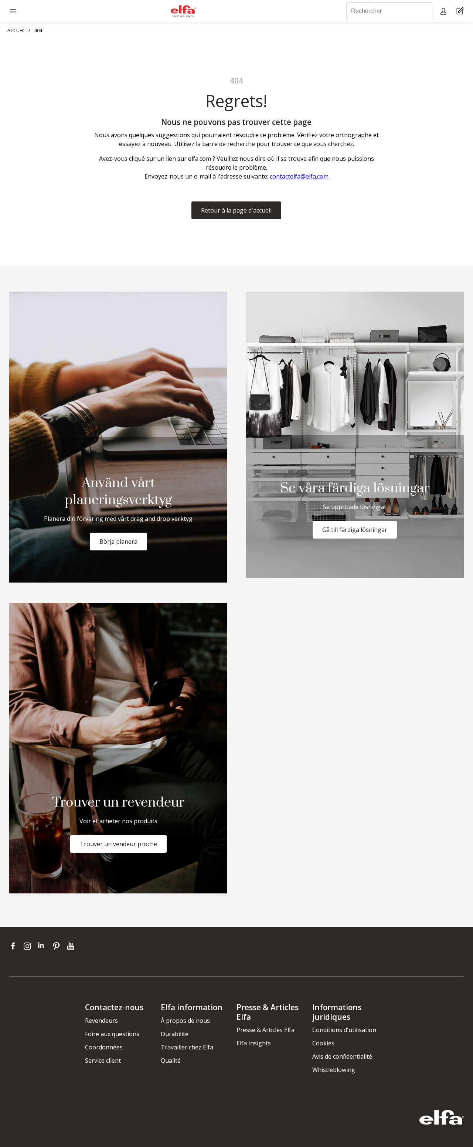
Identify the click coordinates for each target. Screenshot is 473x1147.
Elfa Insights (253, 1043)
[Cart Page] (461, 11)
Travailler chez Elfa (187, 1047)
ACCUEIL (16, 30)
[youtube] (71, 946)
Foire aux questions (112, 1034)
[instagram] (29, 946)
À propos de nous (185, 1021)
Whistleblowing (333, 1070)
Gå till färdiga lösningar (354, 530)
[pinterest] (57, 946)
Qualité (171, 1060)
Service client (103, 1060)
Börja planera (118, 541)
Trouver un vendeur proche (118, 844)
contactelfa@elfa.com (299, 176)
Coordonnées (104, 1047)
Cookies (323, 1043)
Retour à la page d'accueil (236, 210)
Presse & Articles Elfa (265, 1030)
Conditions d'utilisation (344, 1030)
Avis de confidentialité (342, 1056)
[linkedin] (43, 946)
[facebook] (14, 946)
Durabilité (174, 1034)
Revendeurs (101, 1021)
